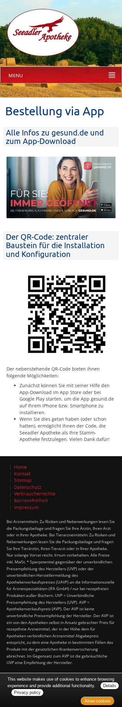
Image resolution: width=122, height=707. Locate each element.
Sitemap (23, 480)
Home (20, 467)
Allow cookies (98, 701)
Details (109, 685)
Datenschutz (27, 487)
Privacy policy (27, 692)
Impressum (26, 507)
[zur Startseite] (39, 28)
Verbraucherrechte (34, 493)
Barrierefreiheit (31, 500)
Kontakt (22, 474)
